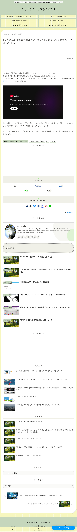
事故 (43, 141)
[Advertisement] (38, 51)
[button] (50, 191)
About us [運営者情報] (38, 526)
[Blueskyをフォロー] (34, 206)
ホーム (13, 526)
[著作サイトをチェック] (27, 206)
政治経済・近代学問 (22, 141)
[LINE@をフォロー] (50, 206)
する (38, 141)
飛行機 (53, 141)
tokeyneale (21, 226)
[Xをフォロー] (30, 206)
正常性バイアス (8, 81)
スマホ (32, 141)
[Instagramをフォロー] (42, 206)
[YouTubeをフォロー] (46, 206)
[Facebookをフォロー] (38, 206)
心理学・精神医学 (9, 141)
